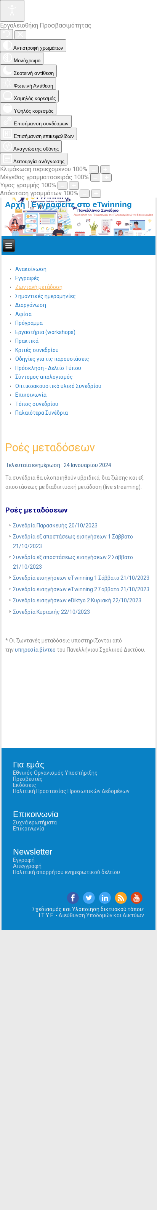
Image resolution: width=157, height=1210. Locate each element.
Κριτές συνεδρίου (37, 350)
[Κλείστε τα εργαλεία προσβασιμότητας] (20, 34)
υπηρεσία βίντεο (35, 650)
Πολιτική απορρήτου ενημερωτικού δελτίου (66, 872)
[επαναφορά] (6, 34)
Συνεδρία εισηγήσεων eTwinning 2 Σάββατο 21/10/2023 (81, 589)
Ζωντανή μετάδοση (38, 287)
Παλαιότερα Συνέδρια (41, 413)
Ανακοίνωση (30, 269)
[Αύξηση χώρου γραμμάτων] (96, 194)
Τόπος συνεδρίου (36, 404)
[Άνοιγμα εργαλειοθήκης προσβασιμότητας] (12, 11)
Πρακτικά (26, 341)
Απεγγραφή (27, 866)
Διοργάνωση (30, 305)
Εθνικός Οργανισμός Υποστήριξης (55, 773)
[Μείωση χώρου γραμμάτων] (85, 194)
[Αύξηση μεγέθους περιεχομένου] (105, 169)
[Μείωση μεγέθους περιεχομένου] (94, 169)
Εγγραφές (27, 278)
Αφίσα (23, 314)
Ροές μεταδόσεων (50, 447)
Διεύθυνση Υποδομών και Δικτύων (101, 915)
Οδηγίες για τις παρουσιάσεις (52, 359)
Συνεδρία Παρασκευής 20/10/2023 (55, 525)
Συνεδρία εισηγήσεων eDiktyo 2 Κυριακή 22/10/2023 (77, 600)
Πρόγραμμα (29, 323)
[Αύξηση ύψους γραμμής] (74, 186)
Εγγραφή (24, 860)
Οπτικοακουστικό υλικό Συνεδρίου (58, 386)
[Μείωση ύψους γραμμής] (62, 186)
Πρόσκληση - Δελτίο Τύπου (48, 368)
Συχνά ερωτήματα (35, 822)
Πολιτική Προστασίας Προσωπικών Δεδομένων (71, 791)
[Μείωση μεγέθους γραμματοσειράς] (95, 178)
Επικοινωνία (30, 395)
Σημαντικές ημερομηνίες (45, 296)
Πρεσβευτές (28, 779)
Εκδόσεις (24, 785)
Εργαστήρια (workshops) (45, 332)
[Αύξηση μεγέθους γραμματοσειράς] (107, 178)
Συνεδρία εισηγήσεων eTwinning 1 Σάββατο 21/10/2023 (81, 578)
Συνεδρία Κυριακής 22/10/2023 (51, 612)
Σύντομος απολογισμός (44, 377)
